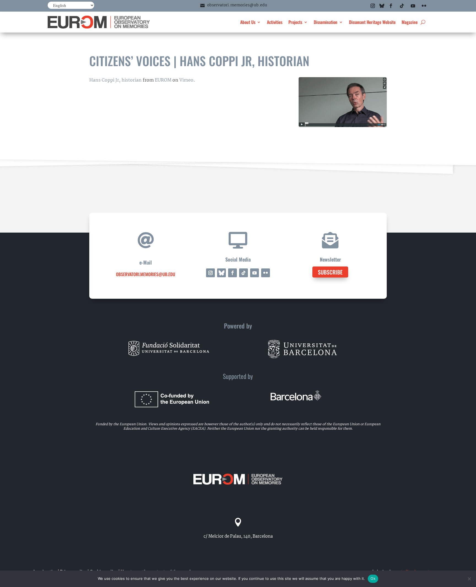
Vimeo (186, 80)
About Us (247, 22)
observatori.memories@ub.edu (237, 5)
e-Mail (145, 262)
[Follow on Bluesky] (381, 5)
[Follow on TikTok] (401, 5)
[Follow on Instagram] (372, 5)
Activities (274, 22)
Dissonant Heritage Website (372, 22)
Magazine (410, 22)
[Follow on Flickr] (424, 5)
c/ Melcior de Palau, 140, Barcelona (238, 536)
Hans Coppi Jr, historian (115, 80)
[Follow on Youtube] (413, 5)
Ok (372, 578)
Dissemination (325, 22)
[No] (469, 578)
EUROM (163, 80)
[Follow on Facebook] (390, 5)
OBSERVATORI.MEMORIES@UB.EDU (145, 274)
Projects (295, 22)
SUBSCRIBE (330, 272)
